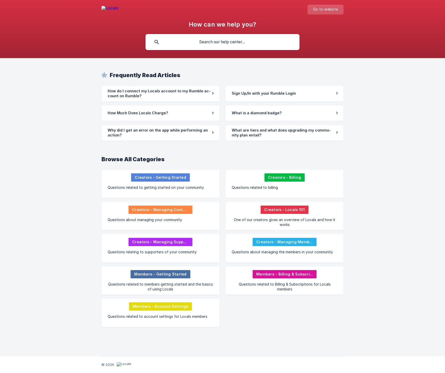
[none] (109, 9)
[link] (160, 93)
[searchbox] (222, 42)
